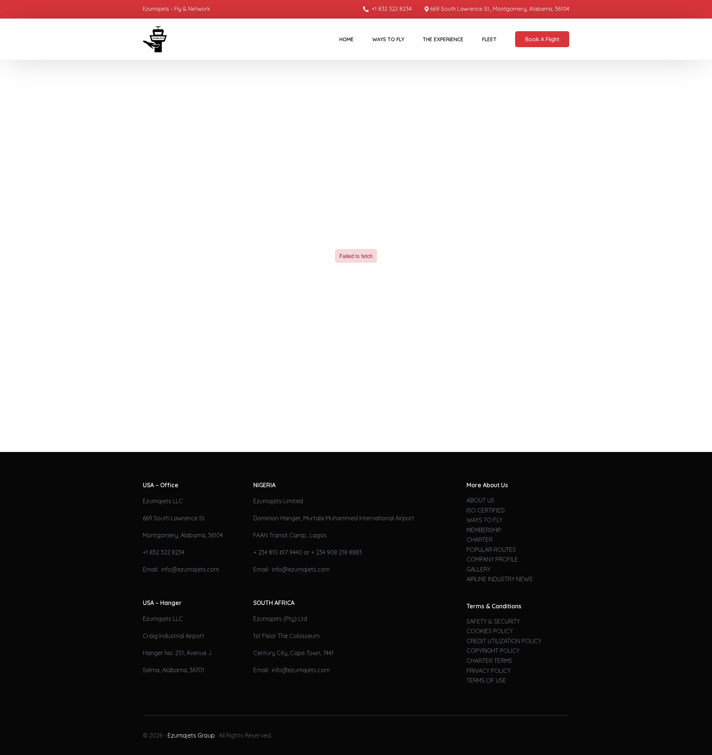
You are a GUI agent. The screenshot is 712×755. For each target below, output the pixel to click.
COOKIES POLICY (490, 631)
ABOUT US (480, 500)
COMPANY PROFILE (492, 559)
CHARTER (479, 539)
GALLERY (479, 569)
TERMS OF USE (486, 680)
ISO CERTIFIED (486, 510)
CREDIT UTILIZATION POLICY (504, 641)
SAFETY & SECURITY (493, 621)
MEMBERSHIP (484, 530)
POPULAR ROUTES (491, 549)
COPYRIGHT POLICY (493, 650)
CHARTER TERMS (489, 660)
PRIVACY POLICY (489, 670)
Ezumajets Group (191, 735)
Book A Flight (542, 39)
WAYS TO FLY (484, 520)
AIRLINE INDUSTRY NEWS (500, 579)
